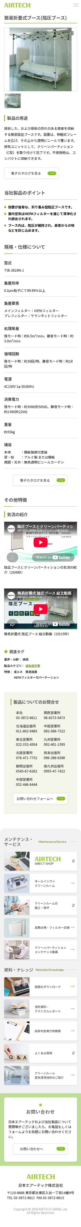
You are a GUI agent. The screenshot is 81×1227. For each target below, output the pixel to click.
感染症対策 (33, 666)
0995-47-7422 (54, 770)
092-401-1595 (54, 744)
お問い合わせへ (31, 1148)
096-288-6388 (54, 757)
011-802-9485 (26, 730)
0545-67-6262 (26, 770)
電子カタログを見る (26, 173)
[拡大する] (71, 33)
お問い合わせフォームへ (35, 798)
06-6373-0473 (54, 717)
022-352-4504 (26, 744)
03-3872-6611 (26, 717)
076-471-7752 (26, 757)
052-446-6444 (26, 784)
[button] (12, 100)
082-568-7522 (54, 730)
